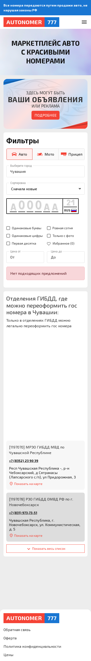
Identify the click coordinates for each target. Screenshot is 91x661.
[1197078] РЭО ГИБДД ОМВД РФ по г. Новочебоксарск (41, 502)
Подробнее (45, 115)
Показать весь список (48, 548)
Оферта (10, 638)
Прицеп (75, 154)
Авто (23, 154)
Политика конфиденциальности (32, 646)
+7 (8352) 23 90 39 (23, 461)
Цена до (56, 251)
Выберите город (21, 165)
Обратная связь (17, 629)
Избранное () (63, 243)
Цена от (15, 251)
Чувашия (18, 171)
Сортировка (18, 183)
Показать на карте (28, 484)
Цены (8, 654)
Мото (49, 154)
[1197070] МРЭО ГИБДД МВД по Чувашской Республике (36, 450)
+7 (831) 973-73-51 (23, 513)
